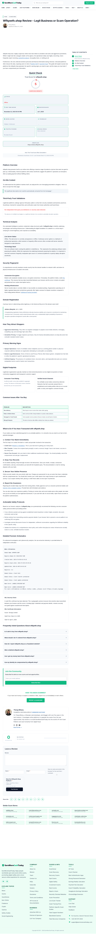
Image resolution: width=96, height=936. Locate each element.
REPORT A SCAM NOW (35, 700)
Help (73, 7)
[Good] (13, 786)
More (87, 7)
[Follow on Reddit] (17, 725)
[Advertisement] (48, 40)
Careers (32, 888)
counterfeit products (23, 58)
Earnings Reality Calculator (77, 881)
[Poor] (9, 786)
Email (28, 771)
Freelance (5, 903)
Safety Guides (6, 913)
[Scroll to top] (93, 929)
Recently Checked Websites (57, 894)
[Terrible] (7, 786)
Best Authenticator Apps (76, 875)
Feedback (71, 910)
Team (31, 875)
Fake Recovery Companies (57, 919)
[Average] (11, 786)
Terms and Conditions (36, 897)
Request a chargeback (18, 445)
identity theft (34, 64)
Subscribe (33, 885)
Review (7, 752)
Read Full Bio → (18, 727)
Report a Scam (89, 2)
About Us (80, 7)
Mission (32, 872)
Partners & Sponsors (36, 915)
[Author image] (5, 24)
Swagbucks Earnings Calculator (78, 891)
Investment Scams (55, 885)
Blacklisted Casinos (55, 915)
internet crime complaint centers (12, 488)
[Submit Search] (35, 3)
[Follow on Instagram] (14, 725)
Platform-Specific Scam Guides (56, 908)
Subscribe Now (35, 682)
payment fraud (44, 64)
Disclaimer (33, 894)
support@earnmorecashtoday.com (81, 922)
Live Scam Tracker (55, 900)
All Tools (71, 869)
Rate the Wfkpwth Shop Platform (13, 779)
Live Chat (71, 903)
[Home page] (12, 2)
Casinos (4, 909)
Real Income (53, 888)
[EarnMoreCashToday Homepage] (13, 865)
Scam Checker (73, 872)
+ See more (75, 68)
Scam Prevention (54, 897)
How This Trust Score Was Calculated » (35, 152)
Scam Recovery (54, 872)
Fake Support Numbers (56, 912)
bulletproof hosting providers (29, 292)
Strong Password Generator (77, 878)
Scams (15, 7)
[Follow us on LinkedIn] (7, 881)
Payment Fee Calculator (76, 885)
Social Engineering (7, 916)
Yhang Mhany (11, 24)
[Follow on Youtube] (19, 725)
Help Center (72, 906)
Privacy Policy (34, 891)
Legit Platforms (24, 7)
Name (7, 771)
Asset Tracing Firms (55, 904)
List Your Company (35, 918)
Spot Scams (52, 878)
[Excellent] (14, 786)
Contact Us (33, 878)
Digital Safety (53, 881)
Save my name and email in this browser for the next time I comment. (56, 771)
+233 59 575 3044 (77, 919)
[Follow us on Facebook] (3, 881)
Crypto (4, 906)
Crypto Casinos (58, 7)
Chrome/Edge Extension (76, 894)
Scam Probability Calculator (77, 888)
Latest (8, 7)
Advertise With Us (35, 912)
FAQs (31, 881)
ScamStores (12, 16)
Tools (67, 7)
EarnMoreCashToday (38, 712)
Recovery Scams (54, 875)
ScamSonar (52, 869)
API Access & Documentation (34, 902)
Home (3, 7)
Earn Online (35, 7)
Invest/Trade (46, 7)
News (3, 890)
